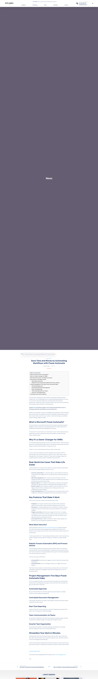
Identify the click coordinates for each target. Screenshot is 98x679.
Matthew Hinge (47, 366)
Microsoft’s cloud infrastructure (49, 527)
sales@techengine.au (83, 4)
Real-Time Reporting (37, 389)
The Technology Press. (60, 654)
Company (23, 5)
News (45, 5)
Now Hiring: (35, 1)
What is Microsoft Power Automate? (39, 374)
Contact (66, 5)
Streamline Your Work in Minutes (38, 394)
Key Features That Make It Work (38, 379)
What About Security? (37, 381)
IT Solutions (34, 5)
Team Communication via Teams (40, 391)
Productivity (49, 358)
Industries (55, 5)
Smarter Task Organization (38, 392)
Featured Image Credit (34, 651)
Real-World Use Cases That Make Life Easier (41, 377)
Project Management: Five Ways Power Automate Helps (44, 384)
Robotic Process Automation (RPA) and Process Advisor (46, 382)
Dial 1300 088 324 (82, 3)
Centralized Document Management (41, 387)
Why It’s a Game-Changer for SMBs (38, 376)
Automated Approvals (37, 386)
